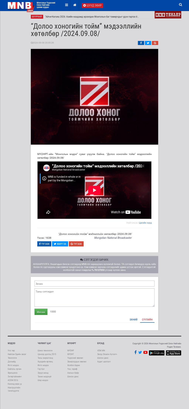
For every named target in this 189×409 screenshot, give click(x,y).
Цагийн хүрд (145, 222)
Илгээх (41, 312)
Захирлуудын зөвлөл (76, 361)
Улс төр (11, 350)
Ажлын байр (73, 373)
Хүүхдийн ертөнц (45, 361)
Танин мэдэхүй (44, 376)
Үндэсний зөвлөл (75, 358)
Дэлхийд (12, 361)
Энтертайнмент (15, 376)
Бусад (100, 343)
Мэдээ (11, 343)
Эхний (134, 319)
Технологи (12, 358)
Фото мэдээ (13, 365)
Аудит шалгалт (104, 361)
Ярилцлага (12, 373)
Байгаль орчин (14, 369)
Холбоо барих (73, 365)
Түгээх (45, 243)
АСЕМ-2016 (13, 380)
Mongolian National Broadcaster (113, 237)
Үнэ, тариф (72, 369)
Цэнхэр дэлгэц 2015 (47, 354)
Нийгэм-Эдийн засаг (17, 354)
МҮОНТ (70, 354)
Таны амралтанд (45, 358)
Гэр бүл (41, 369)
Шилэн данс (72, 376)
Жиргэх (61, 243)
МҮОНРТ (71, 343)
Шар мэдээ (43, 380)
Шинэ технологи (45, 350)
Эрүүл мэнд (43, 373)
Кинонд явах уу (15, 384)
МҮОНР (70, 350)
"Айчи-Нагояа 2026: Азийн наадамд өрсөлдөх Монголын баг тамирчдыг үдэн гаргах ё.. (92, 16)
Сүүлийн (147, 319)
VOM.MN (101, 350)
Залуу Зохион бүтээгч (107, 354)
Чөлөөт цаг (44, 343)
